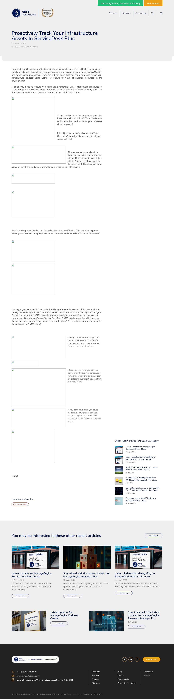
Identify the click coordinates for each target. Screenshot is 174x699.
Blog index (153, 535)
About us (96, 683)
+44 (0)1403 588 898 (27, 671)
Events (121, 675)
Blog (120, 671)
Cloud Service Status (127, 683)
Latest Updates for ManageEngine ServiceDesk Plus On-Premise (140, 458)
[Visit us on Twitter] (124, 659)
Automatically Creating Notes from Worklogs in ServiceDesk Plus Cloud (141, 478)
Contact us (140, 13)
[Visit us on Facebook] (137, 659)
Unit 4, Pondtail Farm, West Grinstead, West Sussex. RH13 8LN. (45, 680)
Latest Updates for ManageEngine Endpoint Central (64, 615)
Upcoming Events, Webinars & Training (120, 3)
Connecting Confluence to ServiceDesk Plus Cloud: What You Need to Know (142, 489)
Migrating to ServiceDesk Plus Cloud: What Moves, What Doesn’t (141, 468)
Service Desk (21, 504)
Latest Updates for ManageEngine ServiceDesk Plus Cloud (140, 447)
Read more (20, 596)
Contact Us (151, 659)
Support (95, 679)
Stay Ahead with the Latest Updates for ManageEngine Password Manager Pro (144, 615)
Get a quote (153, 3)
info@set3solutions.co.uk (28, 675)
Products (113, 13)
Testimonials (123, 679)
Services (126, 13)
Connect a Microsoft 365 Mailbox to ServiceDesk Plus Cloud (141, 499)
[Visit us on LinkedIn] (130, 659)
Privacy (147, 675)
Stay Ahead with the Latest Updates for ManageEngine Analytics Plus (86, 575)
